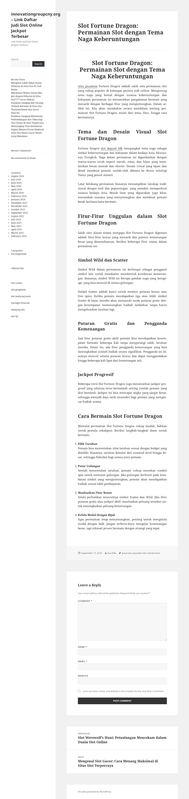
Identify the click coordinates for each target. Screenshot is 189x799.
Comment (85, 601)
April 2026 (16, 189)
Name (82, 646)
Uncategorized (18, 253)
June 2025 (16, 222)
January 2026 (18, 199)
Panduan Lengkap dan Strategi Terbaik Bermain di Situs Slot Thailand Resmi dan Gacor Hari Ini (27, 107)
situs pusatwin (88, 86)
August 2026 (17, 176)
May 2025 (16, 226)
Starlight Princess (20, 303)
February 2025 (19, 236)
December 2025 (19, 202)
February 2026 (19, 196)
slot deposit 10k (112, 148)
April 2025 (16, 229)
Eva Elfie (112, 553)
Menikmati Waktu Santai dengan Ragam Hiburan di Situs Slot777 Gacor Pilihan (27, 96)
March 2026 (17, 192)
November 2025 (19, 206)
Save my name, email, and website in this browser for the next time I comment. (123, 691)
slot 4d (14, 316)
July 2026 (16, 179)
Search (14, 59)
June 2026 (16, 182)
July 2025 (16, 219)
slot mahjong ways (21, 296)
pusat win (127, 553)
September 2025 (19, 212)
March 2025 (17, 232)
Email (82, 661)
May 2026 (16, 186)
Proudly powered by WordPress (94, 791)
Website (83, 675)
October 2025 (18, 209)
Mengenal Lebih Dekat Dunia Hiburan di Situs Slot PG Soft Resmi (26, 86)
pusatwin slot (139, 553)
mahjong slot (18, 309)
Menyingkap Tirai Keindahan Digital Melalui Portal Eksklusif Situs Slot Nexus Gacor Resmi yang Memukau (27, 131)
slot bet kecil (153, 553)
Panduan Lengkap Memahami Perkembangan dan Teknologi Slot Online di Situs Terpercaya (27, 119)
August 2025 (17, 216)
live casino (16, 283)
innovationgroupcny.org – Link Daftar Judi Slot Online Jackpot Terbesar (35, 25)
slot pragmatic (18, 289)
